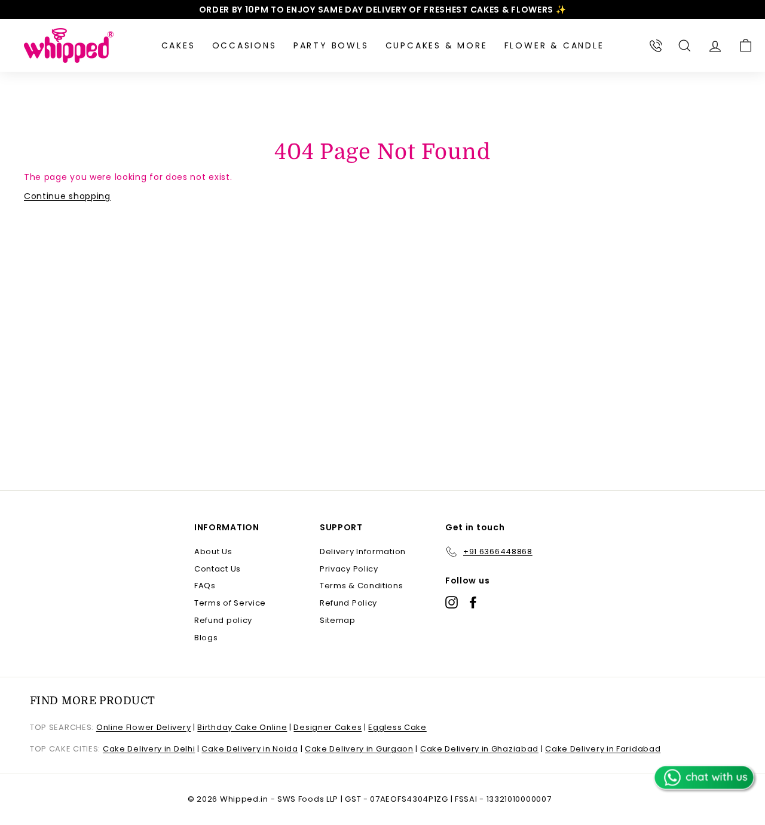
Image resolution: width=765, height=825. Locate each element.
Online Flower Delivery (143, 727)
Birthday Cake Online (242, 727)
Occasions (244, 45)
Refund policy (223, 620)
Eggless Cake (397, 727)
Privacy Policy (349, 569)
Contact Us (217, 569)
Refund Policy (348, 603)
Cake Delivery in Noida (249, 748)
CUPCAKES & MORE (436, 45)
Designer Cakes (327, 727)
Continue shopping (67, 196)
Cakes (178, 45)
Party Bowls (331, 45)
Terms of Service (230, 603)
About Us (213, 551)
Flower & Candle (554, 45)
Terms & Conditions (361, 585)
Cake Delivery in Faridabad (602, 748)
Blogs (206, 637)
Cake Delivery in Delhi (149, 748)
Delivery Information (363, 551)
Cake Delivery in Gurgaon (359, 748)
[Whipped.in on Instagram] (451, 602)
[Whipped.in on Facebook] (473, 602)
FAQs (205, 585)
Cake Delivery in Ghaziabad (479, 748)
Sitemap (338, 620)
